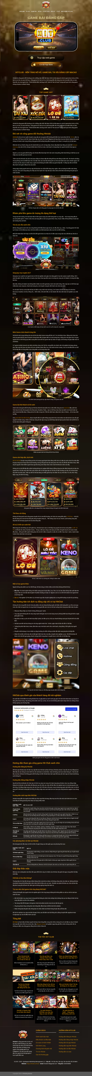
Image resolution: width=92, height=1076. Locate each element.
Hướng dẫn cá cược (65, 1052)
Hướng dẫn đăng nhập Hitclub (68, 1040)
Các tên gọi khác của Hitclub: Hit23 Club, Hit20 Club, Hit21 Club (46, 957)
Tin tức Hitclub (40, 1052)
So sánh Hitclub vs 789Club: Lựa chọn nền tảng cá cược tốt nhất (46, 1012)
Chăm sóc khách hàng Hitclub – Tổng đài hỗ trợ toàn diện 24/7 (68, 957)
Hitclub (22, 11)
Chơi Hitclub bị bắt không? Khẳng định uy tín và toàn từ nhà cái (23, 957)
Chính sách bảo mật (42, 1037)
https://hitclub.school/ (33, 1063)
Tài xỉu (28, 11)
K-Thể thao (69, 516)
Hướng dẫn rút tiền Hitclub (67, 1048)
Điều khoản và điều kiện (43, 1040)
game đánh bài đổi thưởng (22, 418)
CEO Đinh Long (40, 1046)
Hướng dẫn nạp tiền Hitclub (67, 1046)
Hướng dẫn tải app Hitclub (67, 1042)
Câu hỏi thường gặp (42, 1054)
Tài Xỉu (72, 137)
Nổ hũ (40, 11)
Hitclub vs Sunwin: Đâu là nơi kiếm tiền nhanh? (24, 1011)
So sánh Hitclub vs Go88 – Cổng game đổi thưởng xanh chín (68, 1012)
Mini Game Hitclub (67, 11)
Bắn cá (53, 11)
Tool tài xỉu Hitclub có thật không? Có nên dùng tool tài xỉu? (23, 985)
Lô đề (58, 11)
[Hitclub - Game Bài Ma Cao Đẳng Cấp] (46, 4)
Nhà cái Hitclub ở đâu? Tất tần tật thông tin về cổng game (68, 985)
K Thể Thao (46, 11)
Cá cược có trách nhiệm (43, 1042)
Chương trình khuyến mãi (44, 1048)
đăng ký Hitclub (41, 924)
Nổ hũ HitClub (16, 460)
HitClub (15, 137)
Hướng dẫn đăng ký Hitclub (67, 1037)
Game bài (34, 11)
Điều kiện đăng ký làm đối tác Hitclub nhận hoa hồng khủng (46, 985)
